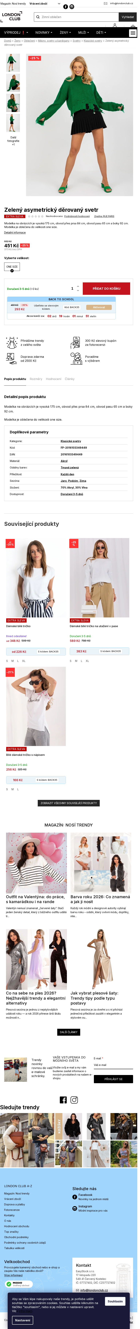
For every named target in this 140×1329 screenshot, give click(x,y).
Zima (82, 480)
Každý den (67, 474)
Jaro (64, 480)
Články (70, 379)
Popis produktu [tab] (15, 379)
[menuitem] (16, 32)
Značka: (104, 216)
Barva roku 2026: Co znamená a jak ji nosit (100, 899)
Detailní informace (15, 232)
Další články (68, 1032)
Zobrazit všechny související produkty (69, 803)
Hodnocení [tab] (53, 379)
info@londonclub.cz (94, 1290)
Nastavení (22, 1320)
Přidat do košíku (106, 288)
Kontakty (9, 1215)
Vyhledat (128, 17)
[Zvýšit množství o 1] (78, 286)
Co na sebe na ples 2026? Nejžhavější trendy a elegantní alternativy (35, 998)
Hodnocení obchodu (16, 1226)
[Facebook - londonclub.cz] (65, 6)
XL (23, 660)
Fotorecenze (12, 1209)
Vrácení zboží (38, 3)
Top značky (11, 1231)
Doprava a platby (14, 1204)
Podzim (73, 480)
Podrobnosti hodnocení (77, 216)
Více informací (13, 1275)
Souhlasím (115, 1301)
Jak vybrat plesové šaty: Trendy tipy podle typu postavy (94, 998)
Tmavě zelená (70, 467)
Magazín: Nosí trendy (13, 3)
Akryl (64, 460)
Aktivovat (99, 307)
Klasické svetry (71, 441)
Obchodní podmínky (16, 1237)
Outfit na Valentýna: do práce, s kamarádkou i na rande (35, 899)
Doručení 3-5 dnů (72, 494)
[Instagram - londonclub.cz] (71, 6)
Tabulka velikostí (14, 1248)
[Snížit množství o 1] (78, 291)
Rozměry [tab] (36, 379)
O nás (7, 1220)
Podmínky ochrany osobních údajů (25, 1242)
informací (25, 1311)
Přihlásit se (113, 1079)
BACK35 (72, 307)
